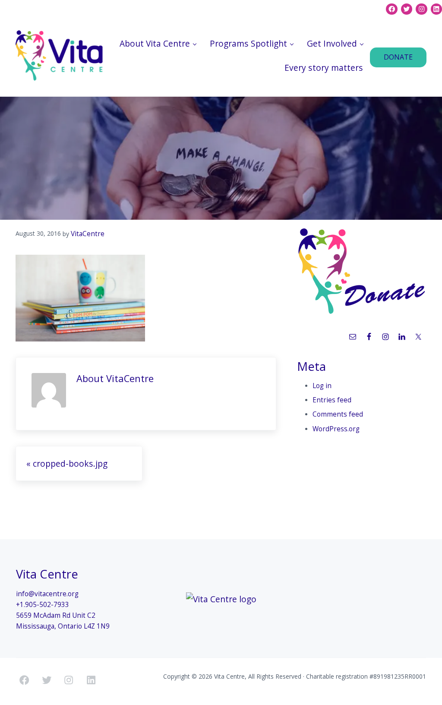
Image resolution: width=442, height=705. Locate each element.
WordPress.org (336, 428)
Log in (322, 385)
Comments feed (338, 414)
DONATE (398, 57)
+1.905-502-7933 (42, 604)
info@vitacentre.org (47, 593)
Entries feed (332, 400)
